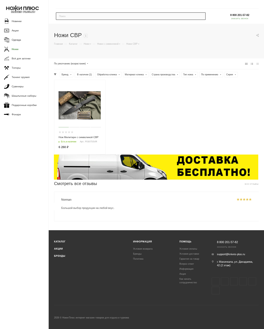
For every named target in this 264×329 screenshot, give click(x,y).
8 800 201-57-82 (239, 14)
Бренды (59, 256)
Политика (138, 258)
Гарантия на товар (189, 258)
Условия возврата (142, 248)
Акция (182, 274)
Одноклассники (252, 281)
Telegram (234, 281)
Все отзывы (252, 184)
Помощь (185, 241)
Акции (58, 248)
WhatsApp (215, 290)
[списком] (251, 64)
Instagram (225, 281)
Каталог (60, 241)
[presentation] (54, 206)
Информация (142, 241)
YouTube (243, 281)
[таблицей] (257, 64)
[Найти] (201, 16)
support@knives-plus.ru (231, 254)
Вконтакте (215, 281)
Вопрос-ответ (186, 263)
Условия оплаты (188, 248)
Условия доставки (189, 253)
